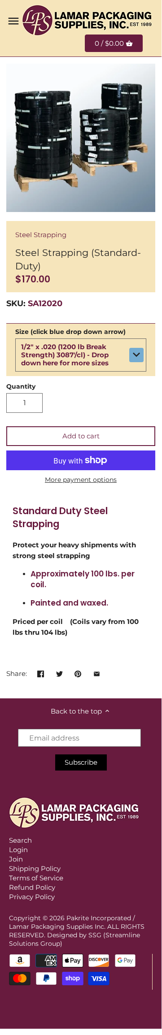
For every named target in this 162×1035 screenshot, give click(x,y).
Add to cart (81, 436)
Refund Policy (32, 887)
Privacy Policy (32, 896)
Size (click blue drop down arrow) (70, 331)
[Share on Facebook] (40, 672)
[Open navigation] (13, 21)
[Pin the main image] (77, 672)
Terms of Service (36, 878)
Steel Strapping (40, 234)
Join (16, 859)
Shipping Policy (35, 868)
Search (20, 840)
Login (18, 849)
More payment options (81, 479)
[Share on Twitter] (59, 672)
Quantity (20, 386)
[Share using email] (96, 672)
